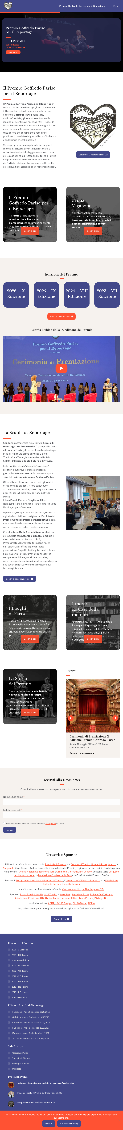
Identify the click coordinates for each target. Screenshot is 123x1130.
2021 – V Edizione (20, 976)
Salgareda (8, 868)
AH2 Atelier (46, 898)
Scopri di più (13, 52)
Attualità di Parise (20, 1052)
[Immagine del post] (11, 1085)
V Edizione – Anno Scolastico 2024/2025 (30, 1017)
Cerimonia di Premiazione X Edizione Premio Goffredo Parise (92, 738)
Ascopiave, (65, 894)
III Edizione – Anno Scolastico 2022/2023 (30, 1027)
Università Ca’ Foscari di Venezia (83, 880)
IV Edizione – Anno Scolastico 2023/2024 (31, 1022)
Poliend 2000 (97, 894)
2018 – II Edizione (20, 992)
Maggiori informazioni (81, 753)
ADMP (51, 903)
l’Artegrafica (101, 898)
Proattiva (33, 898)
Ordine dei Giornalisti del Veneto (74, 871)
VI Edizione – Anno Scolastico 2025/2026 (31, 1011)
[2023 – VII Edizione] (107, 295)
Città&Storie (79, 903)
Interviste (16, 1068)
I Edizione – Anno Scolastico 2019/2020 (30, 1038)
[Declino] (119, 1120)
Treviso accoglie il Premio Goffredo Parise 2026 (39, 1092)
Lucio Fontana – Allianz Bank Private (73, 898)
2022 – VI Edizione (20, 970)
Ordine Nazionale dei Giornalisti (36, 871)
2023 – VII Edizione (20, 965)
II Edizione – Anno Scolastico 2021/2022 (30, 1033)
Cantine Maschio (71, 889)
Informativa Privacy (69, 1123)
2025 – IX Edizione (20, 955)
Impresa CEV (97, 889)
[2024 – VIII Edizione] (77, 295)
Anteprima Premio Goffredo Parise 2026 (36, 1102)
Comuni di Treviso (80, 864)
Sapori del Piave (80, 894)
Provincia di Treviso (55, 864)
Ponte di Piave (99, 864)
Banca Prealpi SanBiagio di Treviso (38, 894)
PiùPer (91, 903)
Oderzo (112, 864)
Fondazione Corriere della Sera (55, 875)
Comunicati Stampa (21, 1058)
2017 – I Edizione (19, 997)
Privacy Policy (50, 824)
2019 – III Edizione (20, 986)
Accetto (49, 1123)
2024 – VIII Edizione (20, 960)
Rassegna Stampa (20, 1063)
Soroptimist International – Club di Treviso (39, 880)
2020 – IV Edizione (20, 981)
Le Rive (85, 889)
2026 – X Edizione (20, 949)
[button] (71, 718)
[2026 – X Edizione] (16, 295)
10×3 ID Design (63, 903)
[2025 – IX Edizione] (46, 295)
